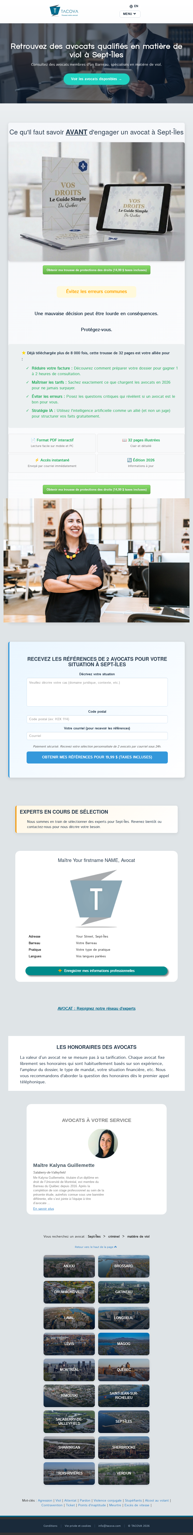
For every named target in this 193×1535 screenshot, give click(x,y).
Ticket (70, 1504)
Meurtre (115, 1504)
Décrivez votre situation (97, 674)
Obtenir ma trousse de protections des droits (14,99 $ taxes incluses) (97, 270)
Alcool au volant (157, 1499)
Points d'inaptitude (92, 1504)
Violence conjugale (108, 1499)
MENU (128, 14)
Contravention (52, 1504)
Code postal (97, 711)
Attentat (70, 1499)
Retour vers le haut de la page (94, 1246)
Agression (45, 1499)
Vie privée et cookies (78, 1525)
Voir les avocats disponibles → (96, 79)
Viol (58, 1499)
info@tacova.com (109, 1525)
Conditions (50, 1525)
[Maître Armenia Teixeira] (103, 1142)
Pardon (85, 1499)
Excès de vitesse (137, 1504)
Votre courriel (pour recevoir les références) (97, 728)
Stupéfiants (133, 1499)
